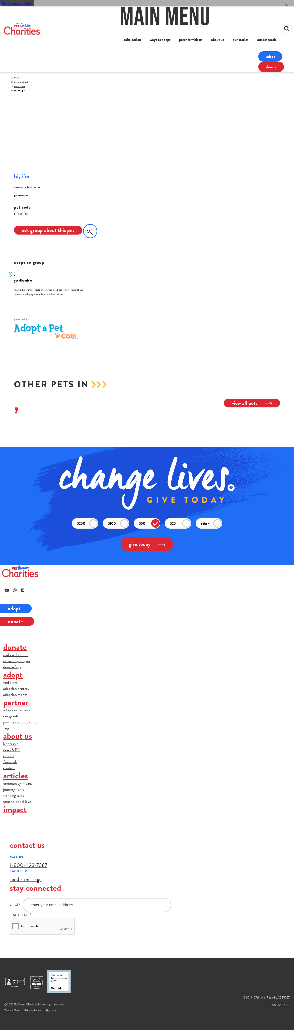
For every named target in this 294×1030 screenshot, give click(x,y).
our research (266, 39)
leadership (11, 744)
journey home (13, 789)
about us (217, 39)
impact (15, 809)
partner (16, 702)
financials (10, 762)
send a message (26, 879)
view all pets (244, 403)
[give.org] (17, 983)
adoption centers (16, 688)
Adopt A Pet (19, 86)
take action (132, 39)
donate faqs (12, 667)
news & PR (11, 750)
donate (271, 67)
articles (15, 775)
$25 (173, 523)
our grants (11, 716)
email (14, 905)
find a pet (10, 682)
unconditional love (17, 801)
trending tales (13, 795)
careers (8, 756)
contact (9, 768)
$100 (112, 523)
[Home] (22, 29)
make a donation (15, 655)
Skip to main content (17, 3)
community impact (17, 783)
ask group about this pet (48, 230)
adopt (270, 56)
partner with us (191, 39)
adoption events (15, 694)
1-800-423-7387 (28, 865)
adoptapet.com (32, 294)
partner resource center (21, 722)
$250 (81, 523)
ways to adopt (160, 39)
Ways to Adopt (21, 82)
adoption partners (16, 710)
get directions (21, 195)
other (205, 523)
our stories (241, 39)
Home (17, 78)
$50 (142, 523)
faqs (6, 728)
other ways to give (16, 661)
